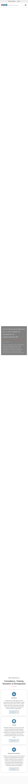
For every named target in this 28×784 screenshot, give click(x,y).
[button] (26, 5)
